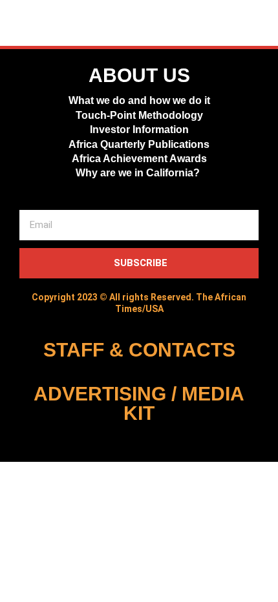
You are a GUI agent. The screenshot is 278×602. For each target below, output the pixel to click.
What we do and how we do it (139, 100)
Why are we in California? (139, 172)
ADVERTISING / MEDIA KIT (139, 403)
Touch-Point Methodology (139, 115)
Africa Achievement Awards (139, 158)
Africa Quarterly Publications (139, 144)
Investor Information (139, 129)
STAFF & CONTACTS (139, 349)
